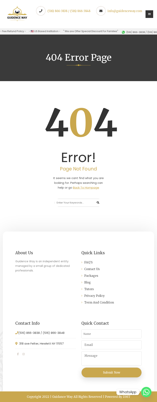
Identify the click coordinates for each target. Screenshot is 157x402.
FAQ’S (88, 262)
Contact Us (92, 269)
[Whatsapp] (146, 392)
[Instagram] (23, 354)
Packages (91, 276)
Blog (87, 282)
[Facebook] (18, 354)
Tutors (89, 289)
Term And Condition (99, 302)
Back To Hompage (86, 188)
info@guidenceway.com (125, 11)
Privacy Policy (94, 296)
